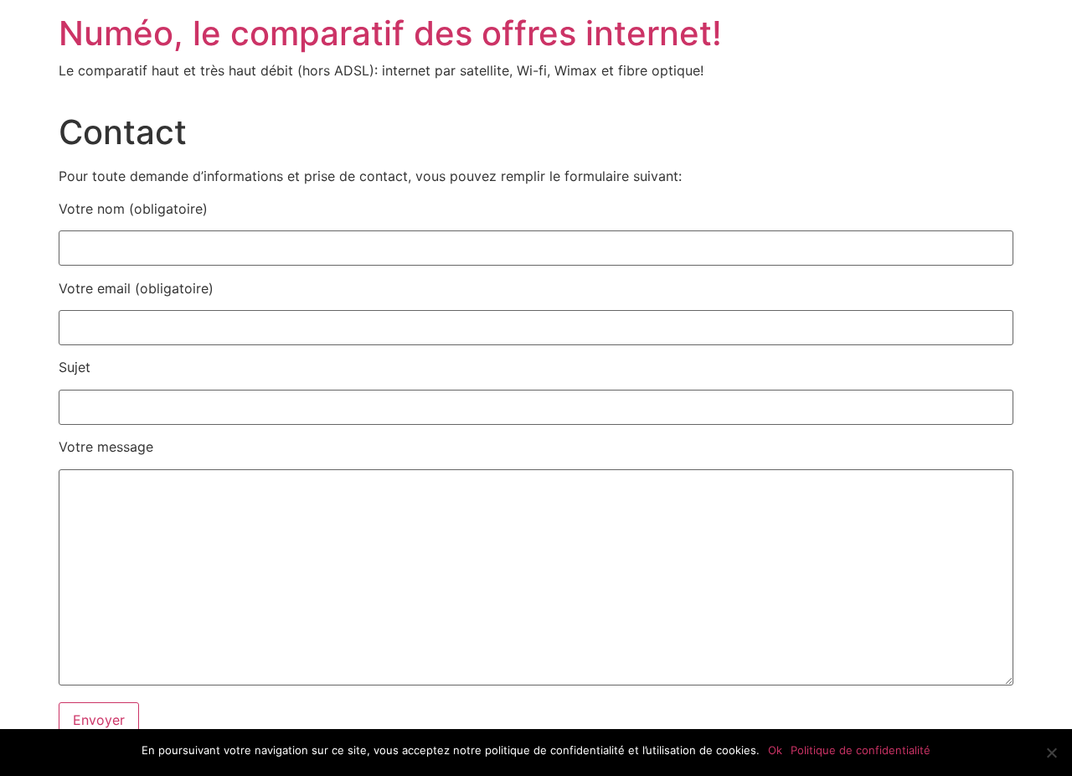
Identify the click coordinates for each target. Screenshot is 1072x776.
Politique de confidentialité (860, 750)
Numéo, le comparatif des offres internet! (390, 33)
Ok (775, 750)
